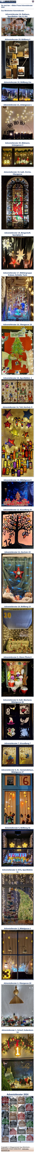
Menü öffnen (10, 1)
